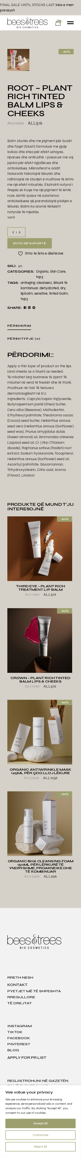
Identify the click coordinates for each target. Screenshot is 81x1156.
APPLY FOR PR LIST (26, 1057)
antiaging (28, 282)
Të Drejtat (19, 1003)
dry (62, 288)
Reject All (40, 1146)
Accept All (40, 1123)
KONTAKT (17, 985)
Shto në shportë (29, 243)
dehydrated (49, 288)
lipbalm (27, 293)
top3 (39, 277)
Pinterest (18, 1044)
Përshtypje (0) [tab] (24, 339)
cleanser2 (44, 282)
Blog (13, 1050)
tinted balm (58, 293)
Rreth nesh (20, 977)
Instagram (19, 1026)
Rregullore (21, 997)
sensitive (41, 293)
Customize (40, 1135)
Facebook (18, 1038)
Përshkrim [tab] (19, 326)
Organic (42, 271)
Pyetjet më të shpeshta (34, 991)
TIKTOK (14, 1032)
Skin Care (57, 271)
